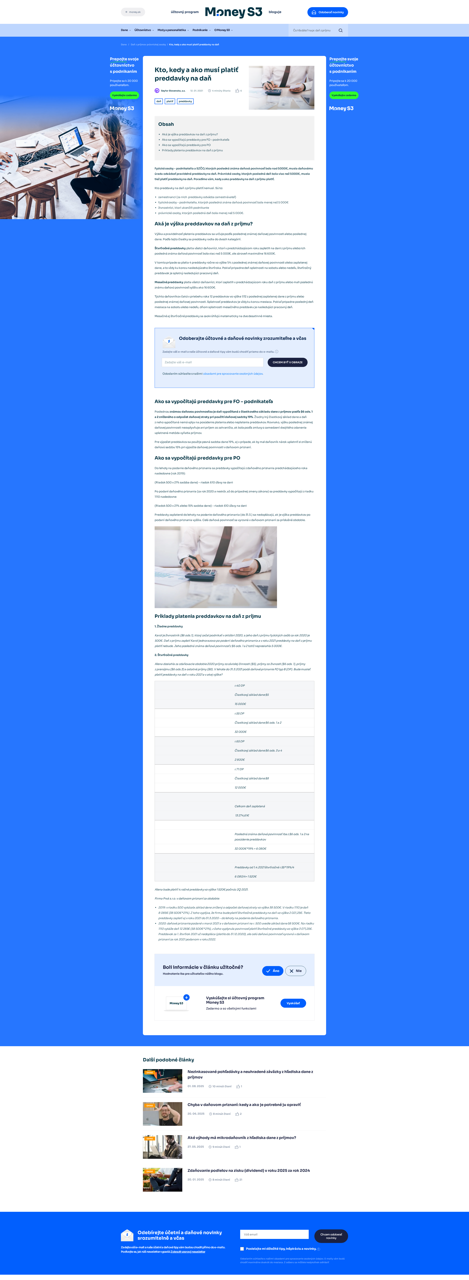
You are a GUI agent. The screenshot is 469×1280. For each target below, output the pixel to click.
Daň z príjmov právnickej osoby (148, 44)
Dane (124, 30)
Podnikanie (200, 30)
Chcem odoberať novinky (331, 1236)
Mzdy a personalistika (172, 30)
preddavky (185, 101)
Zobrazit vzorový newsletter (188, 1251)
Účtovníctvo (142, 30)
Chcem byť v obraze (287, 362)
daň (158, 101)
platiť (170, 101)
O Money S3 (222, 30)
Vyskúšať (293, 1003)
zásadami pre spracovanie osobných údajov (233, 373)
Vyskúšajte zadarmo (124, 95)
